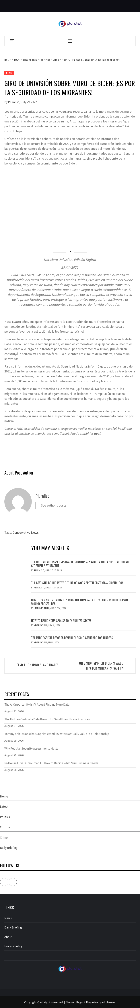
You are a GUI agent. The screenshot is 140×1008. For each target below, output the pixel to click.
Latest (4, 807)
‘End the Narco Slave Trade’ (37, 664)
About (8, 937)
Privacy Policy (13, 946)
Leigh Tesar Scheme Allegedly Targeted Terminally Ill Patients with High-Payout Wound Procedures (81, 602)
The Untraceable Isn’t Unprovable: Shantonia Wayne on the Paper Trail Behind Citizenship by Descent (80, 564)
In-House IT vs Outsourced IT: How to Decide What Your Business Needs (51, 763)
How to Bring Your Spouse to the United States (61, 620)
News (9, 72)
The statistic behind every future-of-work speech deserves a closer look (77, 583)
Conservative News (26, 532)
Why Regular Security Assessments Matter (32, 749)
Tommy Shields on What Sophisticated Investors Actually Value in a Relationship (56, 734)
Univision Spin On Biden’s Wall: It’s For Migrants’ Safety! (101, 665)
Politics (5, 817)
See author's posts (53, 505)
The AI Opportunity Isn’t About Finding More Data (36, 705)
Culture (5, 827)
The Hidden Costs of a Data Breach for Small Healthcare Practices (47, 719)
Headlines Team (41, 608)
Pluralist (14, 102)
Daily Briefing (9, 848)
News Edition (40, 625)
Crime (4, 838)
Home (4, 796)
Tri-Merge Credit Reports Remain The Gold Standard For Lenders (72, 638)
